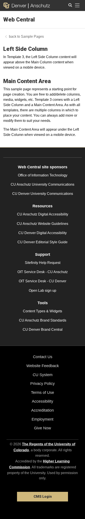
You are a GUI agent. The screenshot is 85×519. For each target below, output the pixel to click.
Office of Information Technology (42, 175)
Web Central (19, 19)
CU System (43, 375)
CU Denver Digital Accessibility (42, 233)
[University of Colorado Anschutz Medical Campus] (39, 5)
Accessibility (42, 401)
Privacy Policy (42, 383)
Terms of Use (42, 392)
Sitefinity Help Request (42, 263)
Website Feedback (42, 366)
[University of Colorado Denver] (15, 5)
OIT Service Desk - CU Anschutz (42, 272)
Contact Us (42, 357)
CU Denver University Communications (42, 194)
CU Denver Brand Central (43, 329)
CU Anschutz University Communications (42, 184)
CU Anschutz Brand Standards (42, 320)
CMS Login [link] (43, 496)
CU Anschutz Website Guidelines (42, 224)
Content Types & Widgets (42, 311)
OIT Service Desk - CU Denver (42, 281)
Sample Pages (32, 36)
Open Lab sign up (42, 290)
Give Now (42, 428)
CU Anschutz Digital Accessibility (42, 214)
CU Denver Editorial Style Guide (42, 242)
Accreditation (42, 410)
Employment (42, 419)
